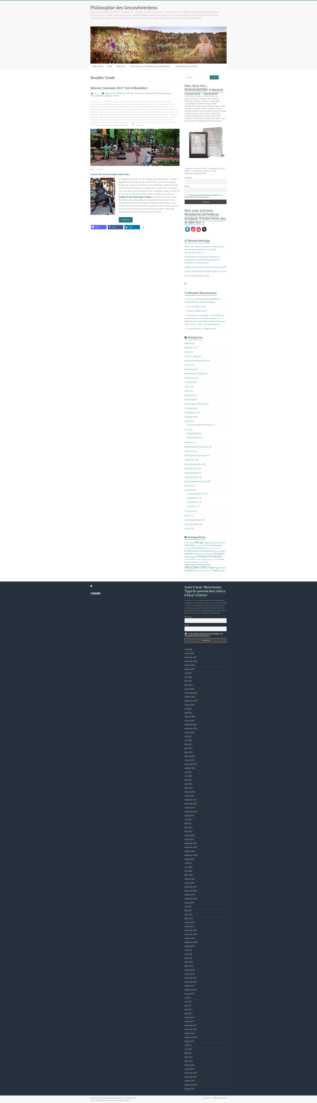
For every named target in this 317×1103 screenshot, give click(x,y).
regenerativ (132, 120)
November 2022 (191, 764)
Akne (191, 543)
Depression (125, 107)
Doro (95, 93)
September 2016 (191, 1037)
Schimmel (189, 511)
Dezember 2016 (191, 1025)
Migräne (102, 117)
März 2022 (189, 788)
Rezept (197, 571)
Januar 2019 (189, 926)
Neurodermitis (140, 117)
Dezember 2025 (191, 657)
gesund (148, 109)
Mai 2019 (188, 911)
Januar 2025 (189, 689)
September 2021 (191, 812)
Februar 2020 (190, 879)
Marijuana (151, 115)
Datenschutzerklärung (219, 1098)
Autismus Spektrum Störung (199, 425)
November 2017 (191, 982)
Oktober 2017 (190, 986)
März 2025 (189, 685)
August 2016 (189, 1041)
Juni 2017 (188, 1002)
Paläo (92, 120)
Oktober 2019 (190, 895)
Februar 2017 (190, 1018)
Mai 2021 (188, 824)
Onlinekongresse (192, 477)
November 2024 (191, 693)
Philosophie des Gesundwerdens (124, 8)
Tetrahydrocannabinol (119, 122)
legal (105, 115)
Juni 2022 (188, 776)
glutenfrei (169, 109)
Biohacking (189, 378)
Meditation (194, 562)
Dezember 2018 (191, 930)
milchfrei (205, 562)
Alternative (131, 102)
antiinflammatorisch (142, 102)
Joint (176, 112)
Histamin (188, 442)
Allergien (188, 343)
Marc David (135, 115)
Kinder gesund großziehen (196, 455)
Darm (187, 391)
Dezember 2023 (191, 725)
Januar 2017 (189, 1021)
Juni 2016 (188, 1049)
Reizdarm (190, 570)
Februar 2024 (190, 717)
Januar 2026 (189, 653)
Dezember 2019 (191, 887)
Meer (200, 562)
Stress (215, 570)
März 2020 (189, 875)
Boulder (124, 104)
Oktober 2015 (190, 1081)
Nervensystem (191, 468)
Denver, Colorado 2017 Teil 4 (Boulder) (118, 88)
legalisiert (110, 115)
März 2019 (189, 919)
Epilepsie (166, 107)
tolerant (133, 122)
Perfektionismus (119, 120)
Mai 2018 (188, 958)
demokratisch (111, 107)
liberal (125, 115)
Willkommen (97, 66)
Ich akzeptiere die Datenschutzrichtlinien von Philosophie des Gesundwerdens (204, 196)
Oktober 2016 (190, 1033)
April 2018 (188, 962)
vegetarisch (104, 125)
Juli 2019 (188, 907)
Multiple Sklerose (110, 117)
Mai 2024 (188, 713)
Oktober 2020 (190, 851)
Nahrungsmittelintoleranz (198, 564)
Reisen (116, 96)
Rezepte (188, 490)
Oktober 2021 (190, 808)
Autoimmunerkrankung (212, 545)
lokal (129, 115)
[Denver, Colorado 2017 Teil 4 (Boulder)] (135, 130)
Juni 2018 (188, 954)
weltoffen (116, 125)
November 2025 (191, 661)
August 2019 (189, 903)
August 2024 (189, 705)
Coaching (189, 382)
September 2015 (191, 1085)
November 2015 (191, 1077)
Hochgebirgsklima (123, 112)
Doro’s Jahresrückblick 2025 (197, 276)
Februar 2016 (190, 1065)
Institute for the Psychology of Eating (162, 112)
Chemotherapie (95, 107)
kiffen (96, 115)
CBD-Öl (155, 104)
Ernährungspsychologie (195, 404)
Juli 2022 (188, 772)
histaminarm (190, 557)
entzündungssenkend (155, 107)
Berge (109, 104)
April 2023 (188, 748)
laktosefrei (220, 559)
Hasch (96, 112)
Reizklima (145, 120)
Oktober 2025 (190, 665)
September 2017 (191, 990)
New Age (158, 117)
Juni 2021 (188, 820)
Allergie (199, 542)
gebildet (112, 109)
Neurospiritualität (192, 473)
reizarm (139, 120)
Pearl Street (109, 120)
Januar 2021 (189, 839)
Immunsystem (190, 559)
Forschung (189, 408)
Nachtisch (191, 506)
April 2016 (188, 1057)
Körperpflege (192, 433)
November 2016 (191, 1029)
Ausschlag (189, 545)
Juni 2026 (188, 649)
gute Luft (175, 109)
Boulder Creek (132, 104)
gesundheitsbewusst (158, 109)
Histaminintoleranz (210, 556)
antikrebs (152, 102)
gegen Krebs (135, 109)
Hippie (114, 112)
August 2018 (189, 946)
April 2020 (188, 871)
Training (139, 122)
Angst (207, 542)
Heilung (198, 554)
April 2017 (188, 1010)
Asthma (158, 102)
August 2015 (189, 1089)
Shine (100, 122)
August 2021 (189, 816)
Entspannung (216, 548)
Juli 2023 (188, 736)
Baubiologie (190, 369)
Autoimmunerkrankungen (98, 104)
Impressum (206, 1098)
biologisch (118, 104)
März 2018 (189, 966)
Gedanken (189, 417)
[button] (98, 227)
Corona (188, 386)
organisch (173, 117)
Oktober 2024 (190, 697)
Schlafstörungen (166, 120)
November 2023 (191, 729)
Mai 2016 (188, 1053)
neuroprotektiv (150, 117)
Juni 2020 (188, 867)
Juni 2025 (188, 677)
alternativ (124, 102)
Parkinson (102, 120)
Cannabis (149, 104)
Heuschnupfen (207, 554)
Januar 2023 (189, 760)
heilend (109, 112)
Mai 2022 (188, 780)
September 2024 (191, 701)
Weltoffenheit (123, 125)
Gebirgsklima (126, 109)
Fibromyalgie (100, 109)
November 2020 (191, 847)
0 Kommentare (139, 125)
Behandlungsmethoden (124, 93)
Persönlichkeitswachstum (101, 96)
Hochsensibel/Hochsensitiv (196, 447)
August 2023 (189, 733)
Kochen (210, 559)
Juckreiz (199, 559)
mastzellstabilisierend (162, 115)
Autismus (198, 545)
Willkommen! (199, 306)
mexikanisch (94, 117)
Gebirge (118, 109)
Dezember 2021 (191, 800)
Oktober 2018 (190, 938)
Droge (131, 107)
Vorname (188, 178)
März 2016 (189, 1061)
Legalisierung (118, 115)
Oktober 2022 (190, 768)
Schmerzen (94, 122)
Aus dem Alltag (191, 356)
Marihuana (143, 115)
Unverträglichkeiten (193, 520)
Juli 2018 (188, 950)
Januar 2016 (189, 1069)
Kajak (92, 115)
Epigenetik (189, 395)
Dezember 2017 (191, 978)
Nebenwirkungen (122, 117)
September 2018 (191, 942)
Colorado (103, 107)
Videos (188, 528)
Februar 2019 (190, 923)
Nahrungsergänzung (162, 93)
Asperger (214, 543)
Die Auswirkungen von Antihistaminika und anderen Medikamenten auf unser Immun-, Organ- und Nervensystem (205, 321)
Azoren (188, 365)
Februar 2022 (190, 792)
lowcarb (187, 562)
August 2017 (189, 994)
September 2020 (191, 855)
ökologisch (165, 117)
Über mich (120, 66)
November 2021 (191, 804)
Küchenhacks (193, 502)
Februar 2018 (190, 970)
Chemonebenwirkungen (166, 104)
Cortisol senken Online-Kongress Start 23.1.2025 (205, 271)
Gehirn (187, 421)
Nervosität (132, 117)
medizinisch (174, 115)
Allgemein (109, 93)
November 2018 (191, 934)
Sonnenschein (107, 122)
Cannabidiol (141, 104)
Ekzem (209, 548)
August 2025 (189, 669)
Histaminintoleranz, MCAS (186, 66)
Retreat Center (172, 185)
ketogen (205, 559)
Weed (110, 125)
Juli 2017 (188, 998)
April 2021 (188, 828)
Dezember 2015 (191, 1073)
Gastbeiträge (190, 412)
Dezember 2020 (191, 843)
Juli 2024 (188, 709)
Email (187, 186)
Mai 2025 (188, 681)
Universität (157, 122)
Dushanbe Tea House (140, 107)
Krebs (101, 115)
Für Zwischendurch (195, 494)
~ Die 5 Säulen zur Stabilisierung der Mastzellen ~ (150, 66)
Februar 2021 (190, 835)
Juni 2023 (188, 740)
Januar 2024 (189, 721)
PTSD (126, 120)
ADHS (110, 102)
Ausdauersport (167, 102)
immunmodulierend (143, 112)
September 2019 (191, 899)
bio (113, 104)
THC (128, 122)
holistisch (133, 112)
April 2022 (188, 784)
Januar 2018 (189, 974)
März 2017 (189, 1014)
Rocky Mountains (155, 120)
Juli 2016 (188, 1045)
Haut (186, 430)
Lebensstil (148, 93)
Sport (187, 515)
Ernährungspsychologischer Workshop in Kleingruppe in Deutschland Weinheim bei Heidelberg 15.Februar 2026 (202, 260)
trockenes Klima (148, 122)
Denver (119, 107)
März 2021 (189, 831)
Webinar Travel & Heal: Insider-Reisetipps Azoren (205, 267)
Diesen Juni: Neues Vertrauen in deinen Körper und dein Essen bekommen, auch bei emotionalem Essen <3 (204, 249)
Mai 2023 (188, 744)
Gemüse (142, 109)
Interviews (189, 451)
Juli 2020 (188, 863)
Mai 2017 (188, 1006)
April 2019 (188, 915)
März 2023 (189, 752)
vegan (98, 125)
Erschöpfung (205, 550)
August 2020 (189, 859)
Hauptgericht (192, 498)
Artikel (109, 66)
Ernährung (139, 93)
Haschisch (102, 112)
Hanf (92, 112)
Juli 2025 (188, 673)
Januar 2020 (189, 883)
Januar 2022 (189, 796)
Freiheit (107, 109)
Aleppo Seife (117, 102)
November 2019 (191, 891)
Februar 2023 (190, 756)
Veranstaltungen (191, 524)
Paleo (96, 120)
